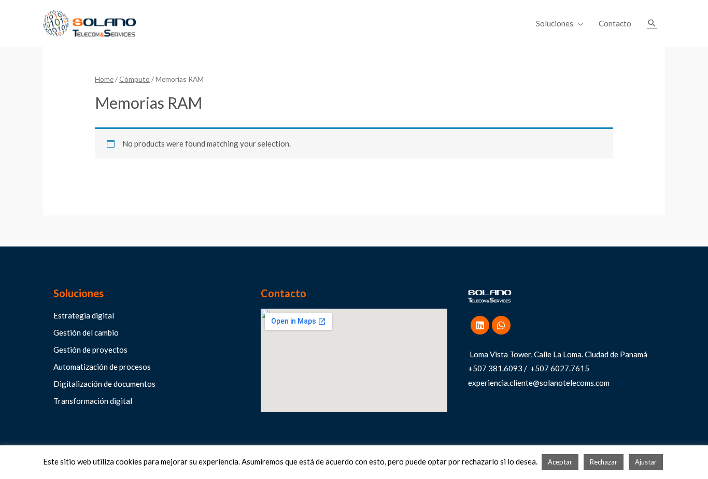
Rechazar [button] (603, 462)
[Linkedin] (480, 325)
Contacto (615, 23)
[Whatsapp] (501, 325)
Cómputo (134, 79)
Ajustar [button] (646, 462)
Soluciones (554, 23)
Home (104, 79)
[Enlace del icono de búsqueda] (652, 23)
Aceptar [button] (560, 462)
